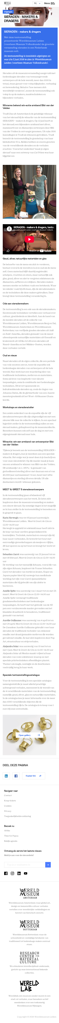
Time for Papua (11, 836)
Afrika (7, 831)
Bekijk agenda (10, 841)
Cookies (8, 806)
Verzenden (48, 865)
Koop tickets (10, 801)
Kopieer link (31, 776)
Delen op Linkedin (6, 775)
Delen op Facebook (15, 775)
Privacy (7, 811)
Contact (8, 795)
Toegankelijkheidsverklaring (17, 816)
